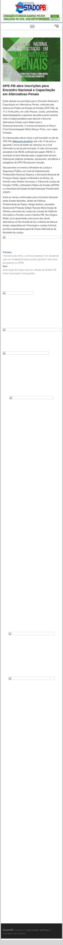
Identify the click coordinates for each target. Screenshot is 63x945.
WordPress (44, 930)
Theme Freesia (32, 930)
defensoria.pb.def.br (22, 141)
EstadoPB (8, 929)
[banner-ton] (31, 237)
